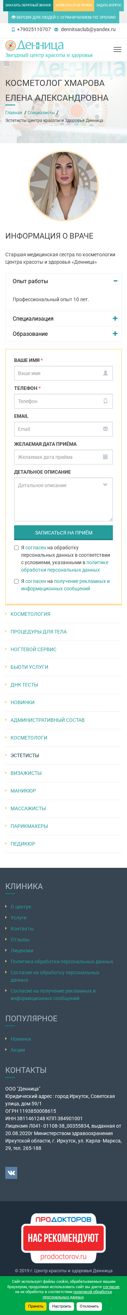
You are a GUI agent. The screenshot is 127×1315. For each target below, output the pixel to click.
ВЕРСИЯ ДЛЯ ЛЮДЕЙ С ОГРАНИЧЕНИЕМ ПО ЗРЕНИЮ (66, 17)
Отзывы (20, 939)
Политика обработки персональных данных (62, 961)
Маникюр (23, 791)
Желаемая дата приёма (45, 444)
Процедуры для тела (39, 632)
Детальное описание (42, 472)
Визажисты (26, 773)
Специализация (33, 318)
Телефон (27, 388)
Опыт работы (30, 281)
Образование (30, 334)
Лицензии (22, 950)
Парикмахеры (29, 826)
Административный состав (48, 720)
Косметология (30, 614)
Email (21, 416)
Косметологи (29, 738)
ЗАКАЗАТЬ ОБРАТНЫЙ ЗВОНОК (28, 5)
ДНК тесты (24, 685)
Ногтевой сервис (33, 649)
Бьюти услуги (29, 667)
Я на (65, 584)
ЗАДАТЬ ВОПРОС (109, 5)
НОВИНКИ (23, 702)
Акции (18, 1050)
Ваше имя (28, 360)
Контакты (22, 928)
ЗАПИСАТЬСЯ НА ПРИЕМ (73, 5)
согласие (111, 1287)
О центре (21, 907)
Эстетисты (25, 755)
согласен (35, 547)
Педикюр (23, 844)
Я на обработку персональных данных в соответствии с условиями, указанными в (65, 559)
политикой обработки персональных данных (77, 1294)
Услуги (18, 917)
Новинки (21, 1039)
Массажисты (28, 808)
